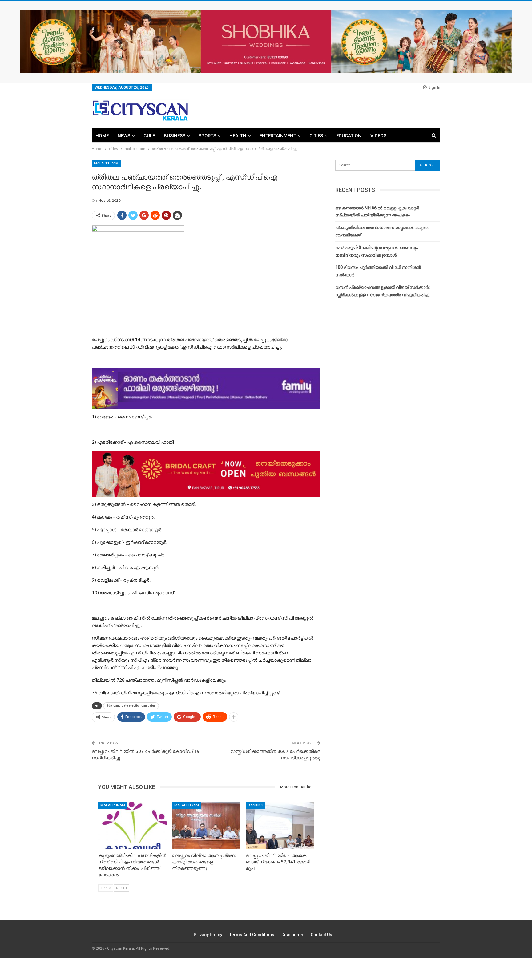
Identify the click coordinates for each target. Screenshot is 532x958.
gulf (149, 136)
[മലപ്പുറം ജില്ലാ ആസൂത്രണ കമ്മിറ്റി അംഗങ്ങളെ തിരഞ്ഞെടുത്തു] (206, 825)
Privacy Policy (208, 934)
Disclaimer (292, 934)
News (124, 136)
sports (207, 136)
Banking (255, 805)
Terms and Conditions (251, 934)
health (237, 136)
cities (316, 136)
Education (348, 136)
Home (102, 136)
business (174, 136)
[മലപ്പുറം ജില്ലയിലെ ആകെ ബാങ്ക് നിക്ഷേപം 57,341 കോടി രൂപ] (280, 825)
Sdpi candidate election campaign (131, 705)
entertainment (278, 136)
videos (378, 136)
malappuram (106, 163)
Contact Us (321, 934)
